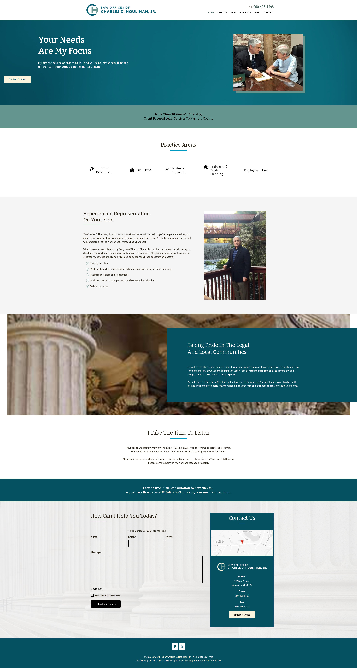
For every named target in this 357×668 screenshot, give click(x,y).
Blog (257, 12)
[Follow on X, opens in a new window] (182, 646)
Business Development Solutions (192, 660)
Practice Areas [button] (240, 12)
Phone (169, 536)
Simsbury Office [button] (242, 614)
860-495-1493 (263, 6)
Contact (268, 12)
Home (211, 12)
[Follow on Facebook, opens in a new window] (175, 646)
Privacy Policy (166, 660)
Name (94, 536)
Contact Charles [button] (17, 79)
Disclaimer (96, 588)
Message (96, 552)
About (221, 12)
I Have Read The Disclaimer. (108, 595)
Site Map (152, 660)
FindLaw (217, 660)
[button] (354, 648)
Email (132, 536)
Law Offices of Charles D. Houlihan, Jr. (171, 656)
